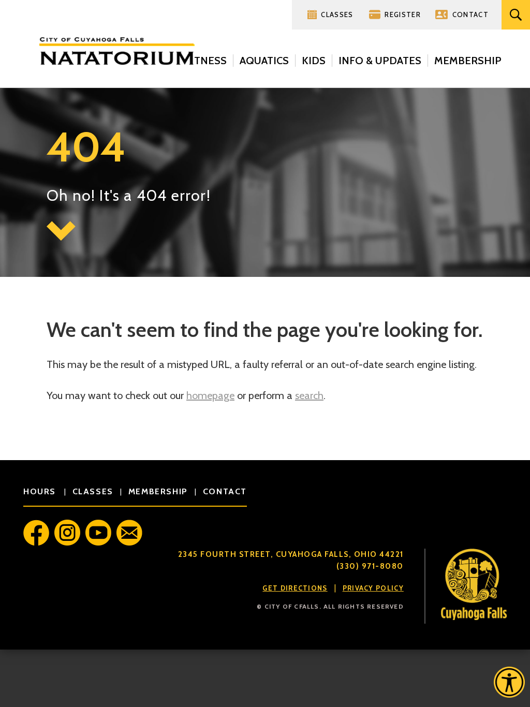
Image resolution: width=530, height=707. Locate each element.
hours (41, 491)
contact (225, 491)
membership (158, 491)
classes (92, 491)
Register (402, 14)
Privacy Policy (373, 588)
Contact (470, 14)
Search (516, 15)
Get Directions (294, 588)
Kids (314, 60)
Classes (337, 14)
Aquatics (264, 60)
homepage (210, 395)
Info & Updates (379, 60)
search (309, 395)
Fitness (206, 60)
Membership (468, 60)
